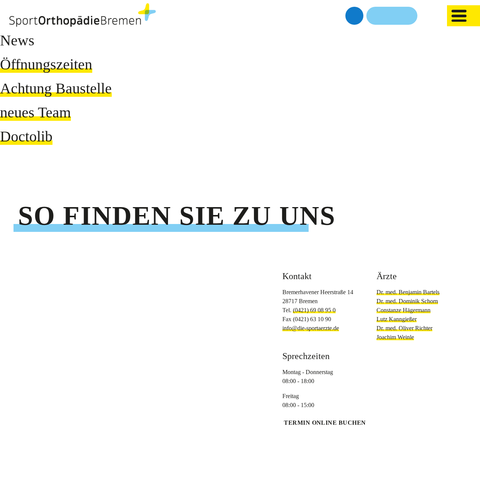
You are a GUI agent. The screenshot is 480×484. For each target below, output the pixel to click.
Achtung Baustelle (56, 88)
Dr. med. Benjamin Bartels (408, 292)
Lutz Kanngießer (396, 319)
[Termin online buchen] (354, 16)
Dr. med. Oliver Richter (404, 328)
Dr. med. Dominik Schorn (407, 301)
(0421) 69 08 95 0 (314, 310)
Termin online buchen (325, 422)
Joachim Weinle (395, 337)
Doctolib (26, 136)
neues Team (35, 112)
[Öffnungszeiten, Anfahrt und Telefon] (391, 16)
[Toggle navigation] (459, 15)
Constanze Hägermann (403, 310)
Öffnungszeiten (46, 64)
